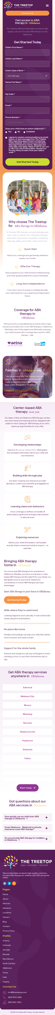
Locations (7, 912)
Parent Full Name (13, 82)
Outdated (30, 132)
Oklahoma (7, 968)
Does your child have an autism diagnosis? (25, 129)
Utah (5, 977)
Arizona (6, 940)
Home (5, 894)
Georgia (6, 950)
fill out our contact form (26, 450)
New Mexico (8, 959)
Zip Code (10, 94)
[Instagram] (14, 883)
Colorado (7, 945)
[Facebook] (5, 883)
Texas (5, 972)
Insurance (7, 908)
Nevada (6, 954)
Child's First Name (14, 47)
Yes (9, 132)
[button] (47, 5)
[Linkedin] (9, 883)
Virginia (6, 981)
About (5, 899)
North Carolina (9, 963)
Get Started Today (28, 161)
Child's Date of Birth (15, 71)
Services (6, 903)
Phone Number (12, 117)
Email (8, 105)
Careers (6, 917)
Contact (6, 926)
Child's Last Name (14, 59)
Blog (5, 921)
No (19, 132)
